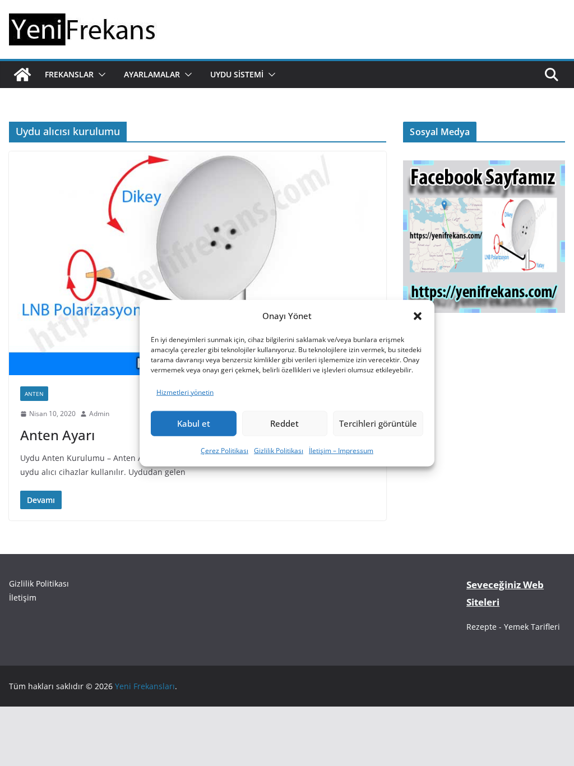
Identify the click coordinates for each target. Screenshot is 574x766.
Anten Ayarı (57, 435)
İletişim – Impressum (341, 450)
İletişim (22, 597)
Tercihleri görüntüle (378, 423)
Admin (99, 413)
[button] (417, 315)
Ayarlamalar (152, 74)
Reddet (284, 423)
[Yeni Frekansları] (22, 74)
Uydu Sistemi (236, 74)
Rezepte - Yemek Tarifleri (513, 626)
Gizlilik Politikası (278, 450)
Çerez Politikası (224, 450)
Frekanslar (69, 74)
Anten (34, 394)
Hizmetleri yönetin (185, 392)
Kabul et (193, 423)
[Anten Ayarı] (197, 263)
